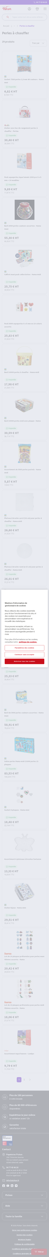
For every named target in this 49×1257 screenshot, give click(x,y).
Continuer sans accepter (24, 654)
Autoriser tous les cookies (24, 661)
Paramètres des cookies (24, 648)
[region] (24, 628)
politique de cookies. (28, 642)
